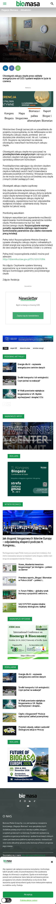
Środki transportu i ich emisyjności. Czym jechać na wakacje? (33, 379)
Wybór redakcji (13, 504)
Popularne (10, 667)
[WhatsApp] (18, 68)
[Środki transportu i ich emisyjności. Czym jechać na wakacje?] (9, 380)
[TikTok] (34, 801)
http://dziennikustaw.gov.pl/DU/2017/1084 (24, 259)
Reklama (14, 456)
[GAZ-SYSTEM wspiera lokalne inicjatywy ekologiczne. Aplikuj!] (9, 607)
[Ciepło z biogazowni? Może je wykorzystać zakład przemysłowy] (9, 717)
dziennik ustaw (25, 348)
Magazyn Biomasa (9, 10)
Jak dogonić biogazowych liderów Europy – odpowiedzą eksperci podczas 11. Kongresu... (27, 542)
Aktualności (26, 10)
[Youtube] (28, 806)
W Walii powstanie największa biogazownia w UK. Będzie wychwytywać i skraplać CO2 (31, 394)
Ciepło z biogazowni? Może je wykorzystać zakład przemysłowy (33, 715)
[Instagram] (25, 801)
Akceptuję (28, 894)
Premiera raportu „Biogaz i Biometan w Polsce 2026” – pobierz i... (35, 579)
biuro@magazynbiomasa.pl (33, 855)
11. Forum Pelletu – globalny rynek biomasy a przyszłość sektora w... (33, 592)
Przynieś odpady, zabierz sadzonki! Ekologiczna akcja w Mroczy (33, 728)
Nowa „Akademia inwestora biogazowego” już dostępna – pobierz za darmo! (35, 567)
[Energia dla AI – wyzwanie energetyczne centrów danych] (9, 367)
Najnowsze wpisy (13, 416)
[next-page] (8, 404)
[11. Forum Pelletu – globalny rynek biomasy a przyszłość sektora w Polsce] (9, 594)
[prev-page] (4, 404)
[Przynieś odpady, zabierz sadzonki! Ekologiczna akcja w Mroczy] (9, 730)
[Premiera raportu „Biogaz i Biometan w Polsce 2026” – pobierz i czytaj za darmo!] (9, 581)
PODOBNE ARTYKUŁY (14, 356)
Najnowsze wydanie (20, 619)
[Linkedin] (5, 68)
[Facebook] (11, 68)
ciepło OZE (13, 348)
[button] (52, 862)
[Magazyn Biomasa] (28, 795)
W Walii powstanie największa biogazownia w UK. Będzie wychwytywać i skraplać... (31, 703)
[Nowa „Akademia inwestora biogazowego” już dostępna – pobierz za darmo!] (9, 568)
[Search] (52, 3)
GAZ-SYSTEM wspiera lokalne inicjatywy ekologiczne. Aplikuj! (32, 605)
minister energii (38, 348)
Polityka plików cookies (28, 900)
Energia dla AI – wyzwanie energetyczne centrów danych (31, 366)
